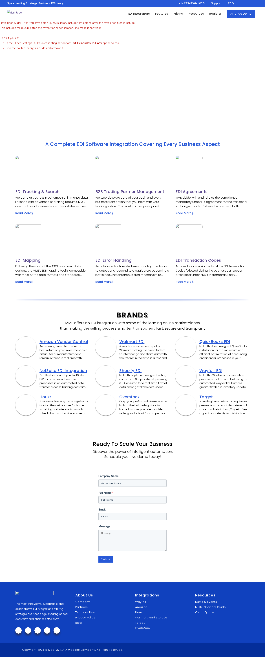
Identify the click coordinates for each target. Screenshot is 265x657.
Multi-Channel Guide (210, 607)
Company (82, 602)
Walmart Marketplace (151, 617)
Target (206, 397)
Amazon (141, 607)
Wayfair (140, 602)
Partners (81, 607)
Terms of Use (85, 612)
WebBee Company (81, 650)
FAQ (231, 3)
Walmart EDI (131, 341)
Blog (78, 623)
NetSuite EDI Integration (63, 370)
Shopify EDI (130, 370)
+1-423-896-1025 (191, 3)
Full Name (105, 493)
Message (104, 526)
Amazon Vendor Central (63, 341)
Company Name (108, 476)
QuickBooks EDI (214, 341)
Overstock (129, 397)
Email (101, 510)
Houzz (45, 397)
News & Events (206, 602)
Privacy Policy (85, 617)
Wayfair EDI (210, 370)
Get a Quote (204, 612)
